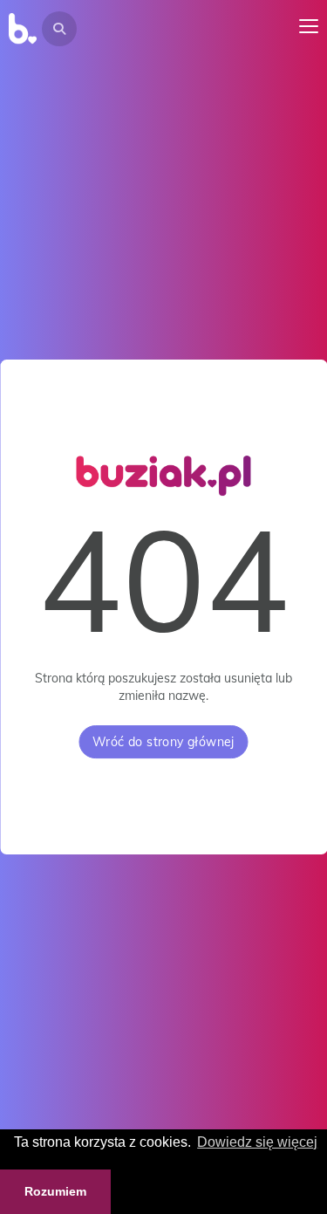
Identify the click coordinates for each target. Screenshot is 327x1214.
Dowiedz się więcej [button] (257, 1142)
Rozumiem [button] (55, 1191)
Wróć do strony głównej (163, 742)
